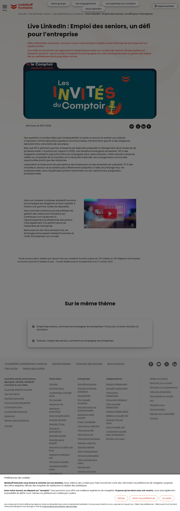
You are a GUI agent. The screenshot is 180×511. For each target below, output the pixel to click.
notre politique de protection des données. (59, 506)
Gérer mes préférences (143, 498)
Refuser (121, 498)
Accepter (166, 498)
